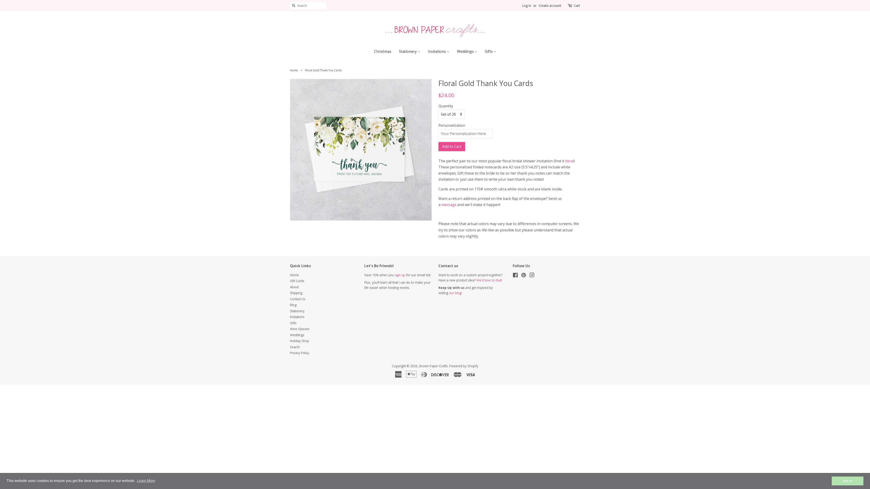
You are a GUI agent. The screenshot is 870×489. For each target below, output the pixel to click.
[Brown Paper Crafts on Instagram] (531, 276)
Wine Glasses (299, 329)
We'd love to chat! (489, 280)
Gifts (489, 51)
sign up (400, 275)
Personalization (451, 125)
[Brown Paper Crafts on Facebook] (515, 276)
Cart (577, 5)
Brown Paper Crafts (433, 366)
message (449, 204)
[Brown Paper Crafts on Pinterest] (523, 276)
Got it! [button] (848, 481)
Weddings (466, 51)
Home (294, 70)
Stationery (408, 51)
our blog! (455, 293)
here (569, 160)
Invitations (437, 51)
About (294, 287)
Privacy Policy (299, 353)
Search (295, 347)
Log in (526, 5)
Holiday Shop (299, 341)
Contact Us (297, 299)
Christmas (382, 51)
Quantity (445, 105)
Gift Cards (297, 281)
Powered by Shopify (463, 366)
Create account (550, 5)
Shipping (296, 293)
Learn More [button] (146, 481)
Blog (293, 305)
